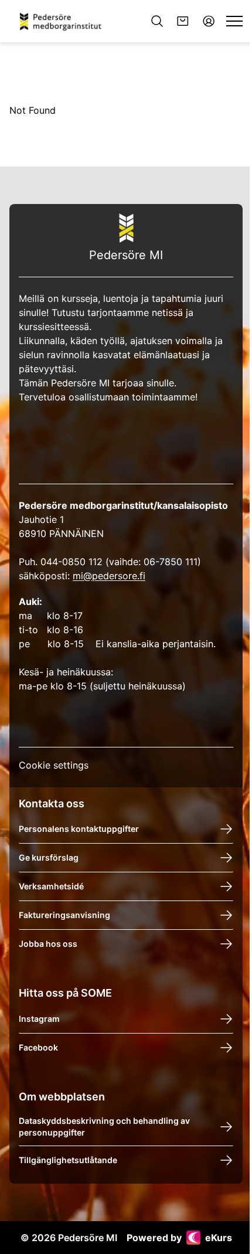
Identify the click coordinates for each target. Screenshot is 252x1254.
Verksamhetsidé (51, 886)
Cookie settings (53, 765)
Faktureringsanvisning (64, 915)
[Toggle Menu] (234, 21)
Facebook (38, 1047)
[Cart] (183, 21)
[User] (209, 21)
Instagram (39, 1019)
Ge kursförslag (49, 857)
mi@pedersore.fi (109, 576)
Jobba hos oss (48, 944)
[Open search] (157, 21)
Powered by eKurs (179, 1237)
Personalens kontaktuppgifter (79, 829)
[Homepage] (64, 21)
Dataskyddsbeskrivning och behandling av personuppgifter (104, 1126)
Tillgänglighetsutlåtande (68, 1160)
